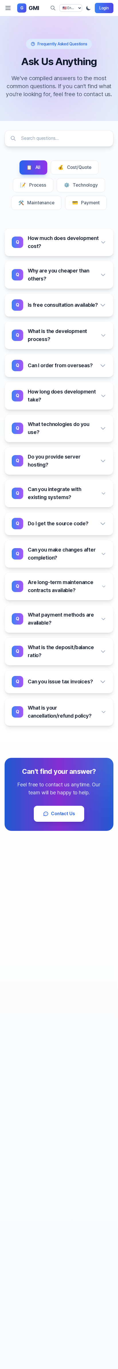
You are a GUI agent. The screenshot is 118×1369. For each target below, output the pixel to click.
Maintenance (36, 202)
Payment (86, 202)
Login (104, 8)
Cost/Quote (74, 167)
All (33, 167)
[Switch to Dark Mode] (88, 8)
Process (33, 185)
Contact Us (63, 813)
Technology (81, 185)
